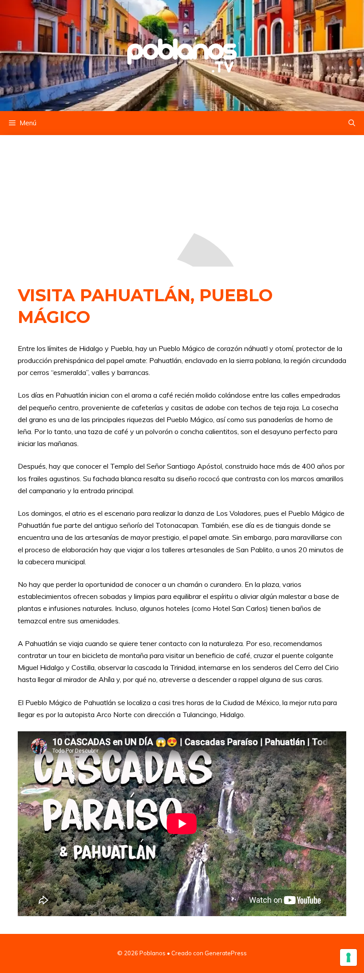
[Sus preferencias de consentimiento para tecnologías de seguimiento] (348, 957)
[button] (352, 123)
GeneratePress (226, 953)
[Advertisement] (182, 201)
